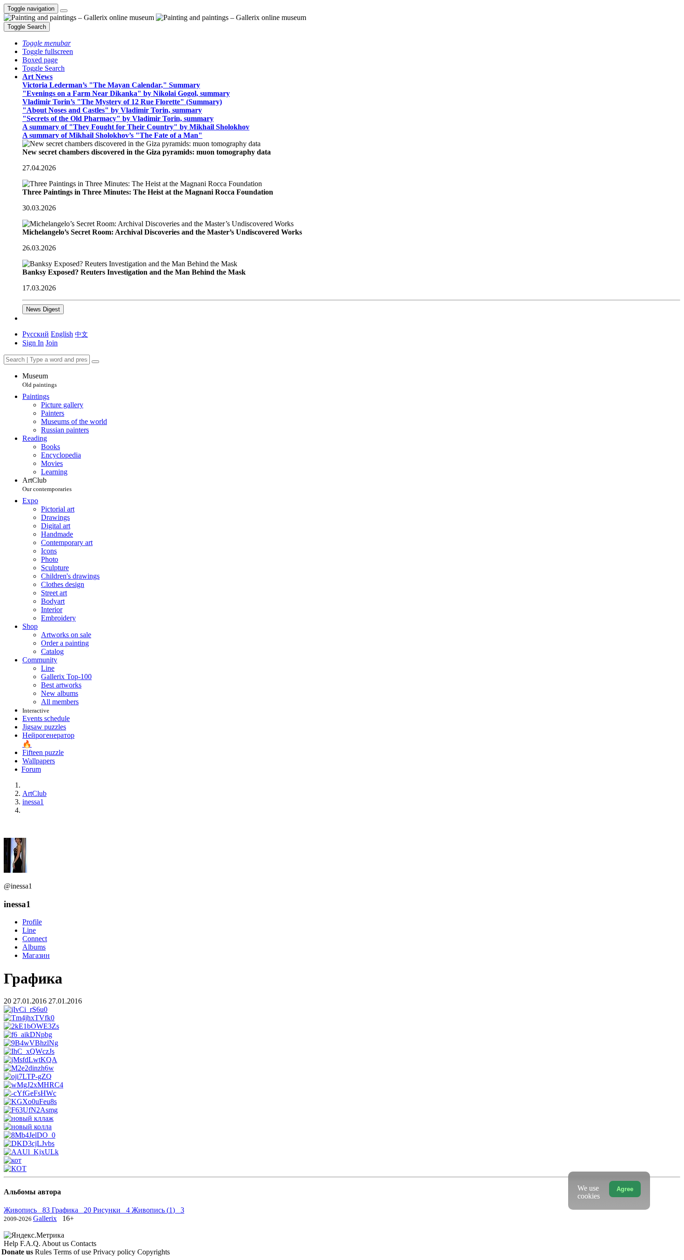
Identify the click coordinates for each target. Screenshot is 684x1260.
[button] (46, 43)
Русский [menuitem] (35, 334)
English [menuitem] (62, 334)
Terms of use (73, 1252)
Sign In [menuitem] (33, 343)
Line (29, 930)
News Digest (43, 309)
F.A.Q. (31, 1243)
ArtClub (47, 484)
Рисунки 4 (112, 1210)
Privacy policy (115, 1252)
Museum (39, 380)
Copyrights (153, 1252)
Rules (44, 1252)
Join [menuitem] (52, 343)
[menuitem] (81, 334)
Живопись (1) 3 (158, 1210)
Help (12, 1243)
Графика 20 (72, 1210)
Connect (34, 939)
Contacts (83, 1243)
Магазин (36, 955)
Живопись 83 (28, 1210)
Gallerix (45, 1218)
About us (56, 1243)
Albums (34, 947)
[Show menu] (63, 10)
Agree (625, 1189)
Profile (32, 922)
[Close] (95, 361)
